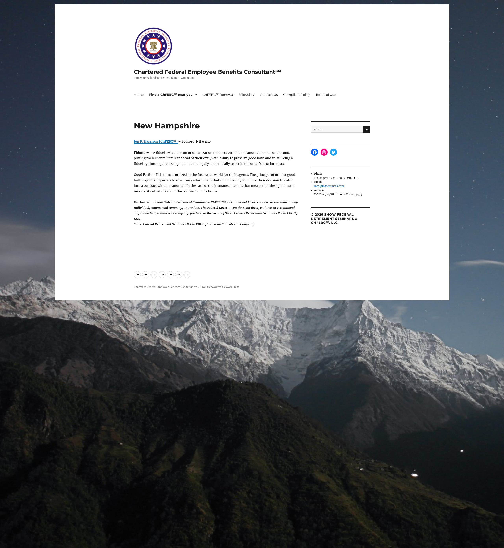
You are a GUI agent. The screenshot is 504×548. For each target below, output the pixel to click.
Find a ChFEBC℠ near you (171, 95)
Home (139, 95)
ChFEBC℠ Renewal (217, 95)
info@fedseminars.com (329, 186)
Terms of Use (326, 95)
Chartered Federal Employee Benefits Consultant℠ (207, 71)
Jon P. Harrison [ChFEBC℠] (155, 141)
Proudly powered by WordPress (219, 287)
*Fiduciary (247, 95)
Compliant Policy (296, 95)
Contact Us (269, 95)
